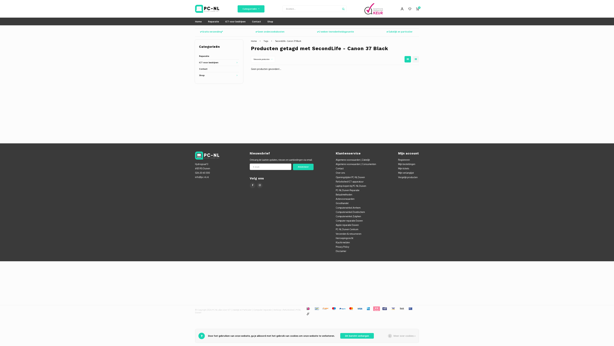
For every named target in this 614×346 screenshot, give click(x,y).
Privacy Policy (342, 246)
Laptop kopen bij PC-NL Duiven (351, 186)
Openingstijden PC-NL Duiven (350, 177)
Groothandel (342, 203)
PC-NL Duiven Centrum (347, 229)
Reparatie (213, 21)
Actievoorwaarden (345, 199)
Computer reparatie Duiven (349, 220)
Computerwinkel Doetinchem (350, 212)
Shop (270, 21)
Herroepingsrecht (344, 238)
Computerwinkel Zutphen (348, 216)
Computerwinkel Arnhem (348, 207)
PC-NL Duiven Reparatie (347, 190)
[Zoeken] (343, 9)
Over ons (340, 172)
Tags (266, 41)
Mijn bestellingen (406, 164)
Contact (256, 21)
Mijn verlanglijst (406, 172)
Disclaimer (341, 251)
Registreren (404, 159)
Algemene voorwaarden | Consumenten (356, 164)
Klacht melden (343, 242)
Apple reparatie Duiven (347, 225)
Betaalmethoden (344, 194)
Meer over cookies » (405, 335)
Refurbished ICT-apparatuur (350, 181)
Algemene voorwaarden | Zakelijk (353, 159)
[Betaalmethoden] (308, 308)
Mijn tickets (403, 168)
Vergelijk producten (408, 177)
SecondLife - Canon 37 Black (288, 41)
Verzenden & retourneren (348, 233)
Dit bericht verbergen (357, 335)
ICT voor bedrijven (235, 21)
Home (198, 21)
